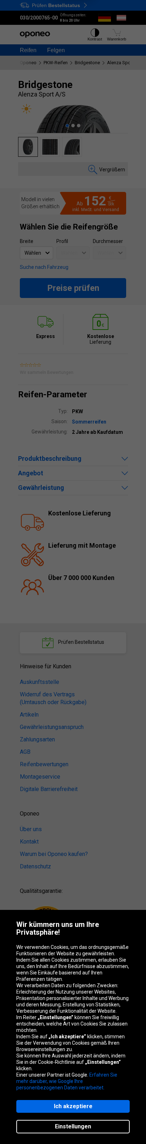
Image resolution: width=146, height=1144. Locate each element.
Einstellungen (73, 1126)
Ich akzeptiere (73, 1106)
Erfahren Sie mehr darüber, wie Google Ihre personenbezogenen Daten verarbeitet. (66, 1081)
